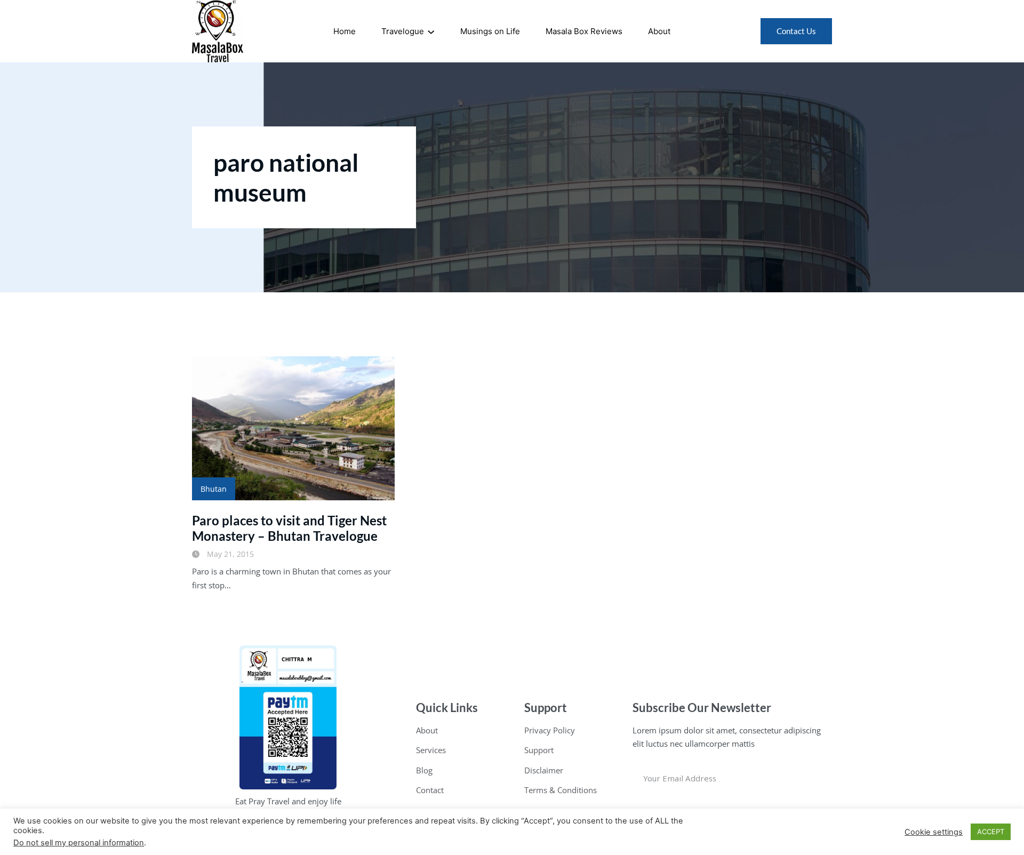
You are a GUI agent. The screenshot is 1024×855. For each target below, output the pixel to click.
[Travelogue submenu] (431, 31)
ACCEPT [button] (990, 831)
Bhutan (214, 489)
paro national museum (285, 177)
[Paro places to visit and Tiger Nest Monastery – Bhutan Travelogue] (293, 428)
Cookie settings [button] (934, 832)
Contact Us (796, 31)
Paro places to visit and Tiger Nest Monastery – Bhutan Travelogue (289, 528)
